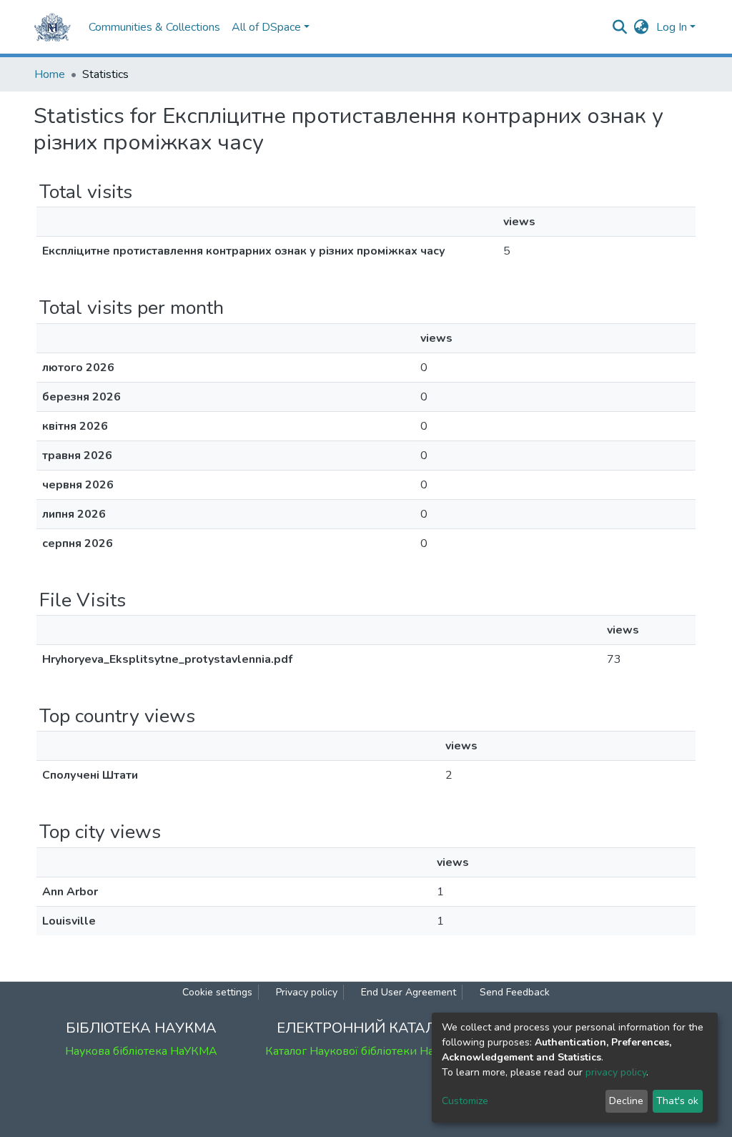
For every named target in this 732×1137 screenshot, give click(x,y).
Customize (465, 1101)
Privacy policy (306, 992)
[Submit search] (620, 27)
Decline (626, 1101)
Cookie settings (217, 992)
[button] (641, 27)
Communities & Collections (154, 27)
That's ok (677, 1101)
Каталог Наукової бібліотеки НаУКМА (366, 1051)
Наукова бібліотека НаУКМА (141, 1051)
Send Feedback (515, 992)
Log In (671, 27)
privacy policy (615, 1072)
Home (49, 74)
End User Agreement (408, 992)
